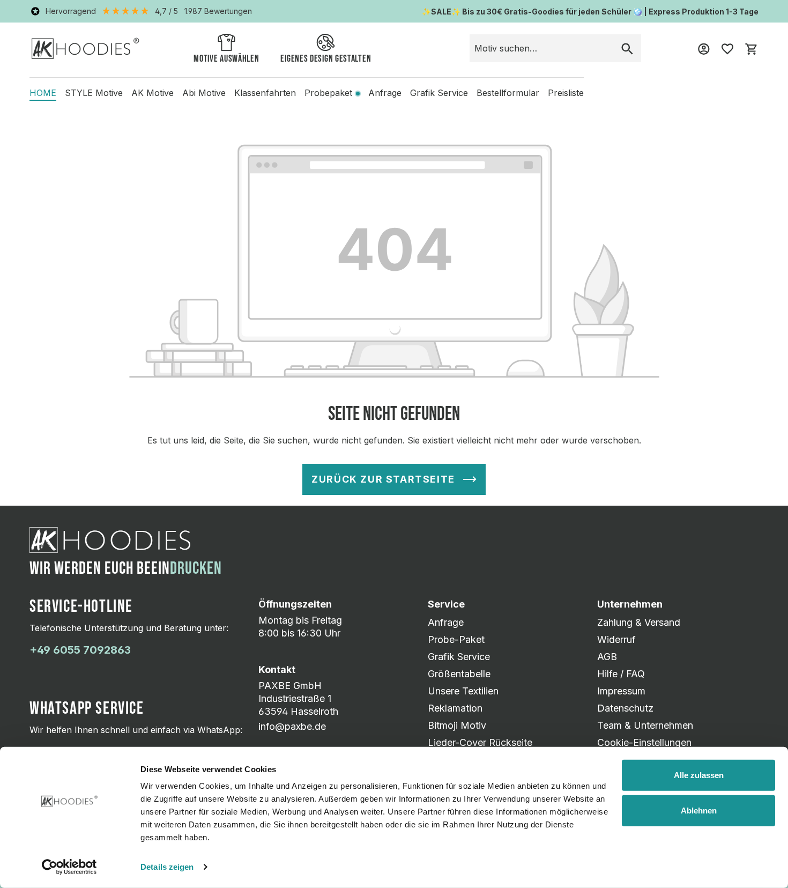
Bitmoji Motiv (457, 725)
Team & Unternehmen (645, 725)
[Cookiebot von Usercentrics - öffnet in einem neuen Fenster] (69, 867)
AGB (607, 656)
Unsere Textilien (463, 691)
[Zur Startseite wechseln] (85, 48)
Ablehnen (699, 810)
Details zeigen (167, 866)
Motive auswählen (226, 58)
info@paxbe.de (292, 726)
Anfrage (446, 622)
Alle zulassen (699, 775)
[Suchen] (627, 48)
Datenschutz (625, 708)
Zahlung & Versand (638, 622)
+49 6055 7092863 (80, 649)
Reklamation (455, 708)
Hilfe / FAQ (621, 673)
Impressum (621, 691)
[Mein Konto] (703, 48)
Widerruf (616, 639)
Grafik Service (459, 656)
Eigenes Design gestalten (325, 58)
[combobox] (542, 48)
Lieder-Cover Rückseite (480, 742)
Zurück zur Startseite (383, 479)
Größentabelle (459, 673)
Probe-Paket (456, 639)
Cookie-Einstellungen (644, 742)
